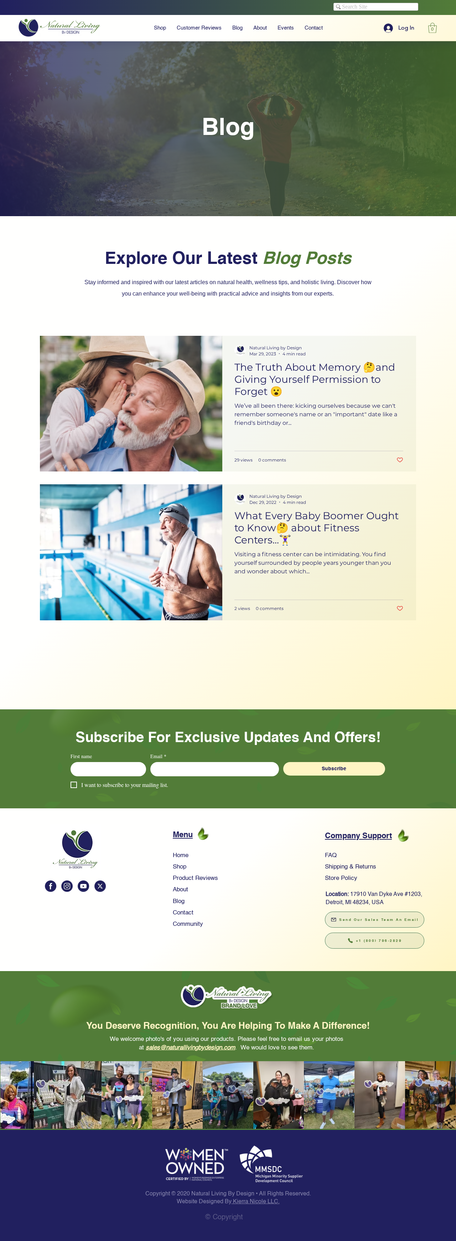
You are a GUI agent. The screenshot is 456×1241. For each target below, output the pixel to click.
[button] (228, 507)
